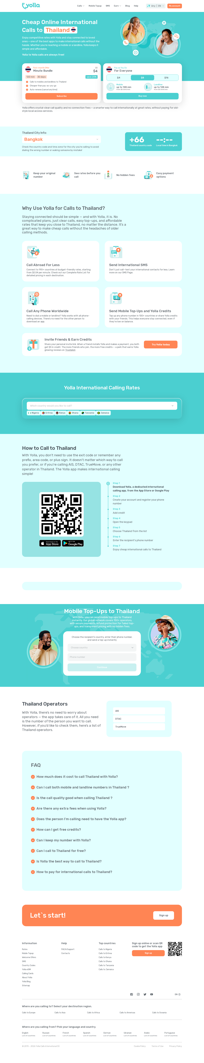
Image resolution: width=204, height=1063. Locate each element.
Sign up (163, 915)
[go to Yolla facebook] (131, 994)
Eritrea (49, 413)
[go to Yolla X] (145, 994)
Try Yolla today (161, 344)
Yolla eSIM (26, 969)
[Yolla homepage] (31, 6)
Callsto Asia (60, 1012)
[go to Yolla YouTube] (151, 994)
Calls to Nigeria (105, 949)
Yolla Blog (26, 981)
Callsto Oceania (159, 1012)
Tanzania (89, 413)
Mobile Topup (95, 6)
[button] (155, 6)
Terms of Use (157, 1046)
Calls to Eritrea (105, 953)
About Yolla (27, 977)
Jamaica (105, 413)
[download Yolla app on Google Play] (73, 543)
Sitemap (26, 985)
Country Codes (28, 965)
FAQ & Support (67, 949)
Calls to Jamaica (106, 969)
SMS (108, 6)
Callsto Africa (93, 1012)
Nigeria (35, 413)
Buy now (142, 96)
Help (136, 6)
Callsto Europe (28, 1012)
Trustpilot (70, 350)
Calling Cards (27, 973)
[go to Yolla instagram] (138, 994)
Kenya (62, 413)
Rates (24, 949)
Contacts (65, 953)
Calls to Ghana (105, 961)
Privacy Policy (175, 1046)
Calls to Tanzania (106, 965)
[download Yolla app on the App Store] (50, 543)
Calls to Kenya (105, 957)
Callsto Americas (127, 1012)
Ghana (75, 413)
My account (174, 6)
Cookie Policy (140, 1046)
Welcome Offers (29, 957)
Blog (127, 6)
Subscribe (61, 96)
